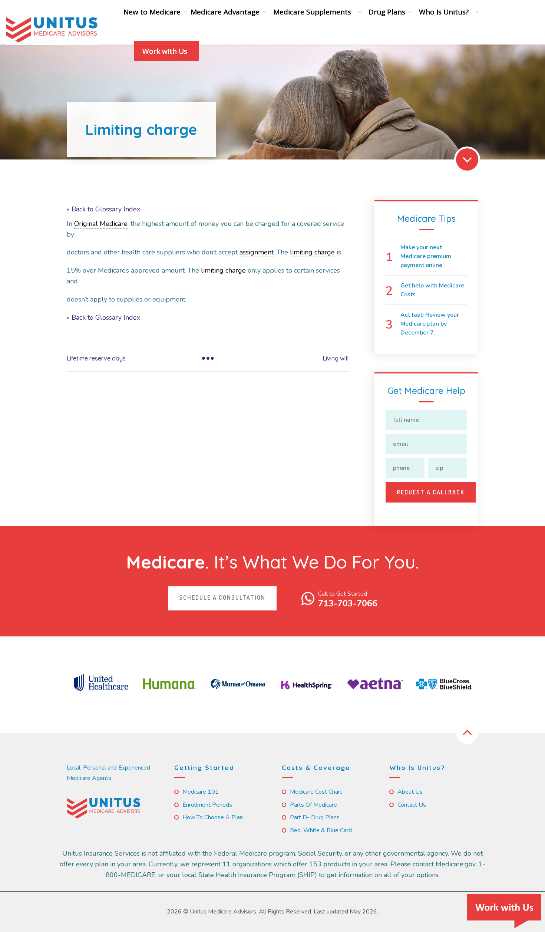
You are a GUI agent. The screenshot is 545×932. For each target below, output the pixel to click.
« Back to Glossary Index (103, 209)
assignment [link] (257, 252)
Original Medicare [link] (101, 223)
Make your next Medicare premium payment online (425, 256)
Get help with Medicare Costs (432, 290)
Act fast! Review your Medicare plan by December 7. (429, 324)
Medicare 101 (200, 792)
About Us (410, 792)
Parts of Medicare (313, 805)
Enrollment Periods (207, 805)
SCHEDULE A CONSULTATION (222, 597)
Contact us (411, 805)
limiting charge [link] (312, 252)
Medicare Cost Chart (316, 792)
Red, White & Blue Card (321, 830)
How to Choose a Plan (212, 817)
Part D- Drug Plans (315, 817)
